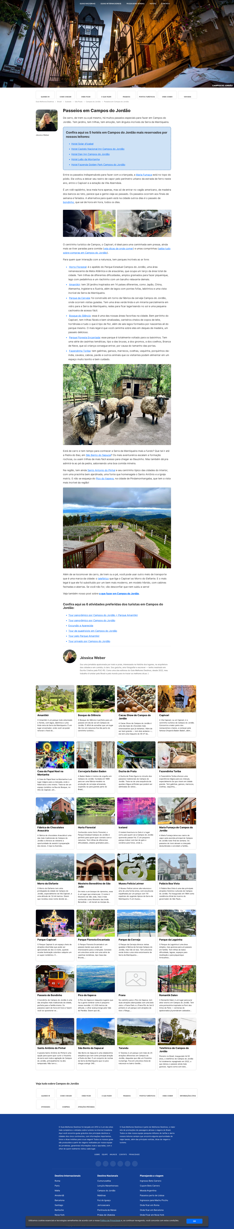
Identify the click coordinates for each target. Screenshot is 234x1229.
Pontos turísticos (147, 97)
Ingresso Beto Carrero (150, 1181)
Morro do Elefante (47, 883)
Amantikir (74, 284)
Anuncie (113, 1154)
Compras (66, 1107)
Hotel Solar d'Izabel (82, 143)
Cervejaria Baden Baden (92, 771)
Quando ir (45, 97)
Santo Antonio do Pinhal (101, 470)
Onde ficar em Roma (149, 1205)
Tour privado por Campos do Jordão (89, 641)
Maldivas (101, 1195)
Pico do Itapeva (105, 478)
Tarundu (123, 1048)
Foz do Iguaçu (104, 1200)
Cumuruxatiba (104, 1181)
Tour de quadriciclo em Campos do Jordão (92, 630)
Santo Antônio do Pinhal (51, 1048)
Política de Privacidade (110, 1220)
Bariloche (59, 1210)
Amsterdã (59, 1195)
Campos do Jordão (222, 85)
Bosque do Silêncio (80, 315)
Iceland (123, 827)
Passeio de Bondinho (49, 995)
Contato (165, 4)
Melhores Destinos (147, 1119)
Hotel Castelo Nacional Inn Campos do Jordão (97, 148)
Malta (57, 1190)
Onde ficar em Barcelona (151, 1210)
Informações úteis (188, 1096)
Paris (57, 1185)
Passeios (126, 97)
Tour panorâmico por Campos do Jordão (91, 620)
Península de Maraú (106, 1210)
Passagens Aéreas (135, 4)
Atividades (45, 1107)
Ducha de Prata (127, 771)
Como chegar (65, 97)
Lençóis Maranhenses (107, 1185)
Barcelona (59, 1200)
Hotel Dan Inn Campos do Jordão (90, 154)
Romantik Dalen (168, 995)
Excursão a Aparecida (80, 625)
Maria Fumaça (144, 174)
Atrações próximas (86, 1107)
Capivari (164, 715)
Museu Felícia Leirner (131, 883)
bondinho (68, 202)
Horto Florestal (77, 267)
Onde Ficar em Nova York (152, 1215)
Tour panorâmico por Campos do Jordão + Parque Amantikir (103, 615)
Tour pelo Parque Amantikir (84, 636)
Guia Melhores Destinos (61, 4)
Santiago (59, 1205)
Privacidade (134, 1154)
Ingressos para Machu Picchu (154, 1200)
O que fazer (106, 97)
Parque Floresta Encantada (84, 337)
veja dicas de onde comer (118, 248)
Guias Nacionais (87, 4)
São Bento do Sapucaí (98, 455)
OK (194, 1221)
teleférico (103, 578)
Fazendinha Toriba (79, 350)
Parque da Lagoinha (170, 939)
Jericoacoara (103, 1205)
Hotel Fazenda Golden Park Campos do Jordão (98, 164)
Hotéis (153, 4)
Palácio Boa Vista (169, 883)
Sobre (97, 1154)
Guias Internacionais (111, 4)
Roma (57, 1181)
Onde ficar (85, 97)
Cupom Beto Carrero (150, 1185)
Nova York (59, 1215)
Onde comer (167, 97)
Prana (122, 995)
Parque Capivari (46, 939)
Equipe (105, 1154)
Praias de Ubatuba (106, 1215)
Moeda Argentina (148, 1190)
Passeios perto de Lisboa (152, 1195)
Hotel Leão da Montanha (85, 159)
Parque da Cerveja (79, 298)
